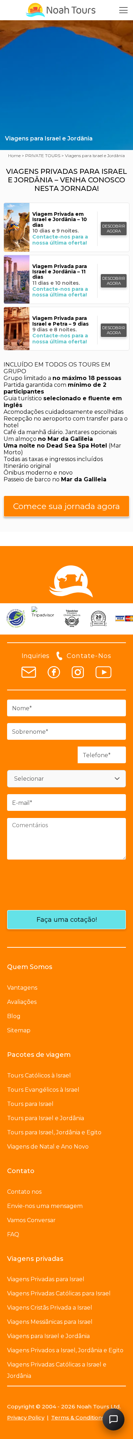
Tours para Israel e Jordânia (45, 1118)
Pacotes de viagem (39, 1055)
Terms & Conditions (78, 1417)
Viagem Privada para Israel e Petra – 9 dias (60, 321)
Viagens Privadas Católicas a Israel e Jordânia (56, 1370)
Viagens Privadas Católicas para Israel (59, 1293)
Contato (20, 1171)
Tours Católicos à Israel (39, 1075)
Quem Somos (29, 967)
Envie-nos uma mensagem (45, 1206)
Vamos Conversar (31, 1220)
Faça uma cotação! (67, 920)
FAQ (13, 1234)
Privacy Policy (25, 1417)
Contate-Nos (89, 656)
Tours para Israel (30, 1104)
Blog (14, 1016)
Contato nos (24, 1191)
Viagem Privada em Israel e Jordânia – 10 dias (59, 220)
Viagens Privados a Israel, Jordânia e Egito (65, 1350)
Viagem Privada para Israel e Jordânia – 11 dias (59, 272)
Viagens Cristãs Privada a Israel (49, 1307)
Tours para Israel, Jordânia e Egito (54, 1132)
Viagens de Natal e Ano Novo (48, 1146)
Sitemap (19, 1030)
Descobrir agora (113, 229)
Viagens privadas (35, 1259)
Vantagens (22, 987)
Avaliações (22, 1002)
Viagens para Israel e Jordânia (48, 1336)
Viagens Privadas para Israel (45, 1279)
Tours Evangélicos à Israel (43, 1089)
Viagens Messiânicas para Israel (50, 1321)
